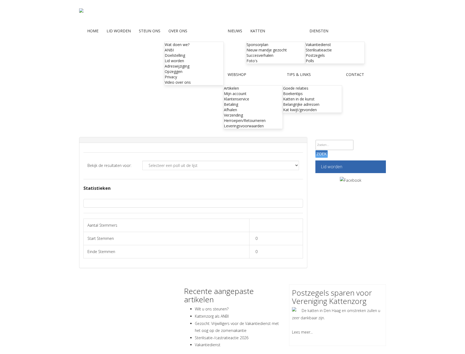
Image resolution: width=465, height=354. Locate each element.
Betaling (231, 104)
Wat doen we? (177, 44)
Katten (257, 30)
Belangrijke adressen (301, 104)
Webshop (237, 74)
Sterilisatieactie (319, 49)
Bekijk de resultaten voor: (109, 165)
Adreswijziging (177, 66)
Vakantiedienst (318, 44)
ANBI (169, 49)
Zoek (321, 154)
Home (92, 30)
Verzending (233, 115)
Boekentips (293, 93)
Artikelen (231, 88)
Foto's (252, 60)
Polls (310, 60)
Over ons (177, 30)
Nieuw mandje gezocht (266, 49)
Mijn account (235, 93)
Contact (355, 74)
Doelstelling (175, 55)
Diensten (318, 30)
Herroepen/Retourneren (245, 120)
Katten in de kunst (299, 98)
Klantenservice (236, 98)
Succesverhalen (259, 55)
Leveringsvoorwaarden (244, 125)
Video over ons (178, 82)
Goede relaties (295, 88)
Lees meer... (302, 332)
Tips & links (299, 74)
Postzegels (315, 55)
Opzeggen (173, 71)
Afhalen (230, 109)
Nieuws (235, 30)
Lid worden (119, 30)
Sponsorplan (257, 44)
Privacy (171, 76)
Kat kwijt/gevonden (300, 109)
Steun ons (149, 30)
